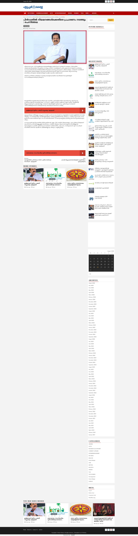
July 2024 (91, 341)
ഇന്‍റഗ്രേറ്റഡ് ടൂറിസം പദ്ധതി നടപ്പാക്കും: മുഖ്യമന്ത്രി (32, 184)
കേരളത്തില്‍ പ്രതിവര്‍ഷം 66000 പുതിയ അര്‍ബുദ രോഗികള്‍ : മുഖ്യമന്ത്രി (37, 160)
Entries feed (91, 493)
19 (97, 264)
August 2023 (92, 367)
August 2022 (92, 395)
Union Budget (92, 479)
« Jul (90, 274)
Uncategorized (92, 476)
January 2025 (92, 327)
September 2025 (92, 309)
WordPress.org (92, 497)
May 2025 (91, 318)
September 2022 (92, 393)
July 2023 (91, 369)
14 (105, 261)
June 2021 (91, 423)
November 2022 (92, 388)
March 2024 (92, 351)
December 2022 (92, 386)
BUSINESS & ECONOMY (42, 13)
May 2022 (91, 402)
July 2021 (91, 421)
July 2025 (91, 313)
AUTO (51, 13)
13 (101, 261)
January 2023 (92, 383)
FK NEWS (76, 13)
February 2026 (92, 297)
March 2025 (92, 323)
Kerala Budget (92, 460)
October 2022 (92, 390)
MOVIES (70, 13)
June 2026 (91, 288)
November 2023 (92, 360)
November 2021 (92, 416)
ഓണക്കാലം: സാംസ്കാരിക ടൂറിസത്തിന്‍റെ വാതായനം (54, 184)
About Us (29, 529)
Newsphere (76, 532)
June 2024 (91, 344)
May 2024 (91, 346)
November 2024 (92, 332)
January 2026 (92, 299)
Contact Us (35, 529)
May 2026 (91, 290)
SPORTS (91, 469)
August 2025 (92, 311)
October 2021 (92, 418)
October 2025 (92, 306)
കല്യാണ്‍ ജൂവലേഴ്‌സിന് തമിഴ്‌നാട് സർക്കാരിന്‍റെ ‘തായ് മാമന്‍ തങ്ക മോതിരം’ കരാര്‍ (103, 520)
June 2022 (91, 400)
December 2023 (92, 358)
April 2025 (91, 320)
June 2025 (91, 316)
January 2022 (92, 411)
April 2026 (91, 292)
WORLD (91, 481)
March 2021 (92, 430)
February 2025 (92, 325)
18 (94, 264)
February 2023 (92, 381)
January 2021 (92, 435)
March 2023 (92, 379)
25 (94, 267)
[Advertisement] (54, 89)
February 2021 (92, 432)
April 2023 (91, 376)
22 (108, 264)
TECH (82, 13)
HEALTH (91, 458)
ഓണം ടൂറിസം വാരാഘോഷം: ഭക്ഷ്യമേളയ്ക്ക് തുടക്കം (75, 184)
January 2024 (92, 355)
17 (90, 264)
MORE (87, 13)
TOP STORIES (30, 13)
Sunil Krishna (32, 28)
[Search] (113, 13)
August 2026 (92, 283)
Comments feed (92, 495)
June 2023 (91, 372)
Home (24, 529)
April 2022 (91, 404)
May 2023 (91, 374)
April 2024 (91, 348)
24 (90, 267)
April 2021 (91, 428)
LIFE (90, 462)
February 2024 (92, 353)
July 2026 (91, 285)
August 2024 (92, 339)
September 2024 (92, 337)
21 (105, 264)
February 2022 (92, 409)
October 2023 (92, 362)
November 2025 (92, 304)
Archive (94, 13)
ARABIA (91, 444)
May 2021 (91, 425)
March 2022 (92, 407)
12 (97, 261)
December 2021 (92, 414)
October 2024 (92, 334)
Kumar (33, 187)
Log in (90, 490)
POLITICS (91, 467)
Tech (90, 472)
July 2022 (91, 397)
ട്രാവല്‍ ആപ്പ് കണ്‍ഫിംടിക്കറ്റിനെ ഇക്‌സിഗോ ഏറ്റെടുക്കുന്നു (73, 160)
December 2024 (92, 330)
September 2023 (92, 365)
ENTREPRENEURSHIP (60, 13)
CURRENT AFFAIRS (93, 451)
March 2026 (92, 295)
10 (90, 261)
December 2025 (92, 302)
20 (101, 264)
